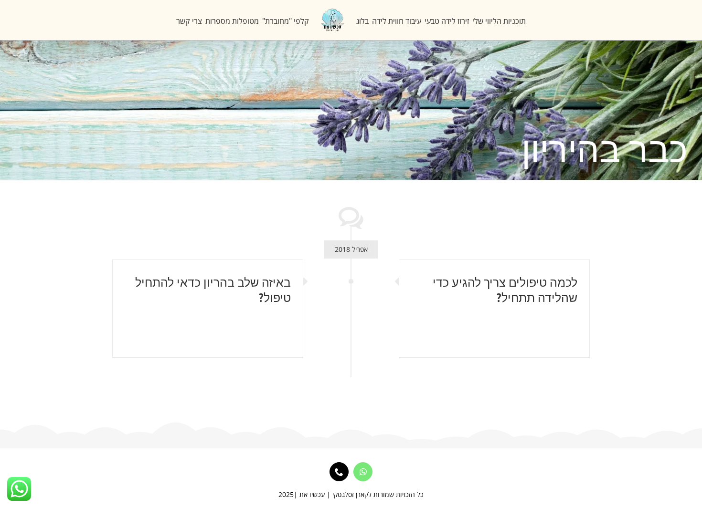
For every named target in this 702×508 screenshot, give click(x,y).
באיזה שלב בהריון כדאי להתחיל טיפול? (213, 289)
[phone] (339, 471)
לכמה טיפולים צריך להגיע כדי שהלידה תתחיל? (505, 289)
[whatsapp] (362, 471)
